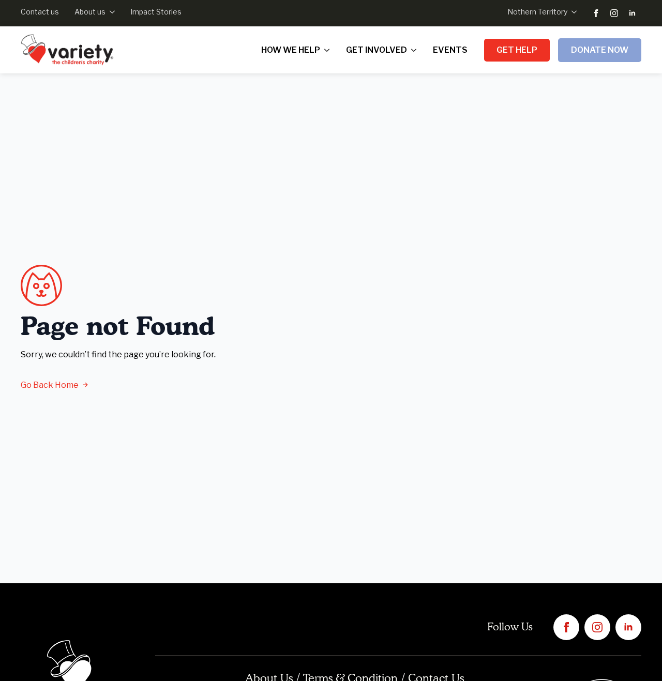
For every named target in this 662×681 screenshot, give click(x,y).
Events (450, 50)
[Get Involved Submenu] (416, 50)
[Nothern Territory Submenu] (572, 12)
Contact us (40, 11)
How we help (290, 50)
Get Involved (376, 50)
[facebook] (596, 13)
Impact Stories (156, 11)
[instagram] (614, 13)
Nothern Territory (537, 11)
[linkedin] (632, 13)
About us (90, 11)
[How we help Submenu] (329, 50)
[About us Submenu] (110, 12)
